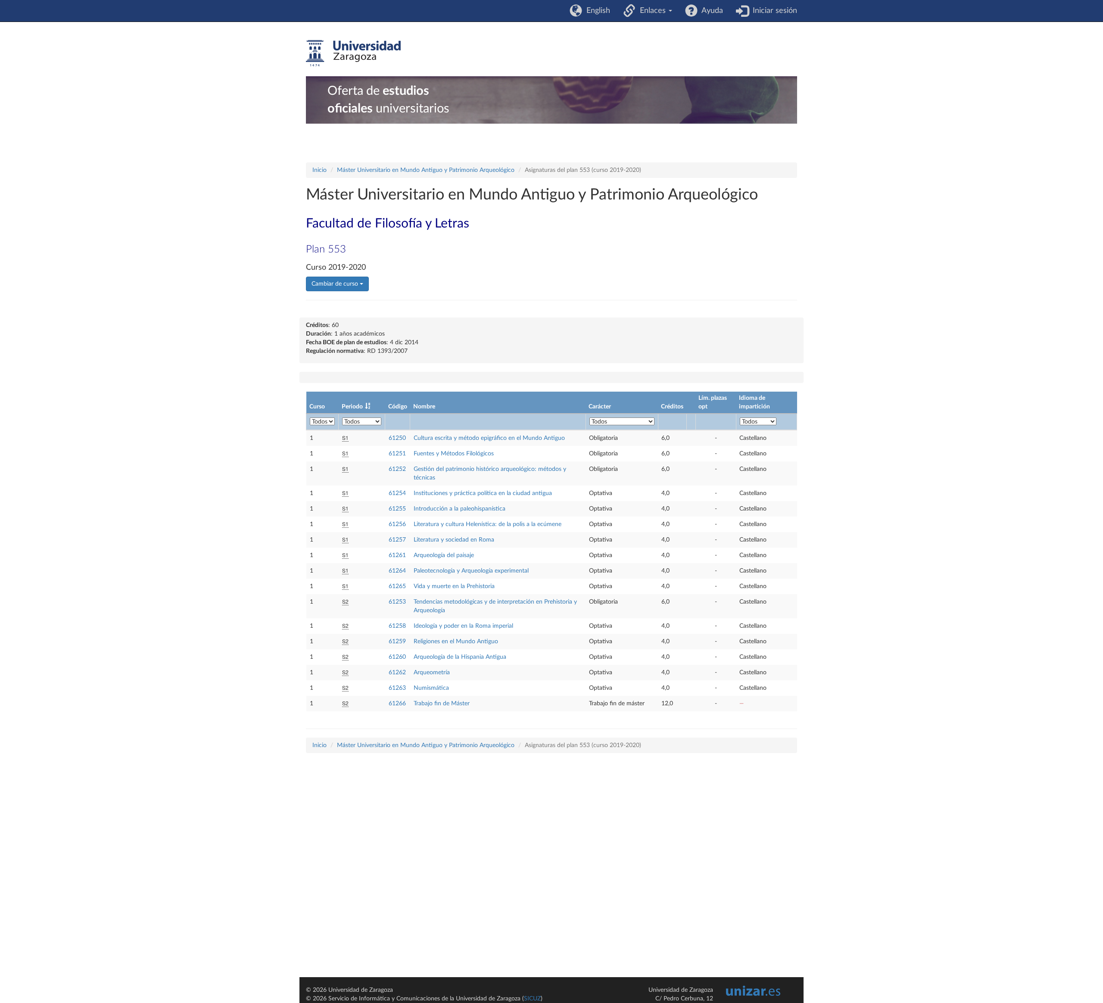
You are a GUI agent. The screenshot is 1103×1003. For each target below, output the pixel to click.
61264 (397, 571)
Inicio (319, 170)
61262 (397, 673)
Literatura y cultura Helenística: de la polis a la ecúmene (487, 524)
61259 (397, 642)
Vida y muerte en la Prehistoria (454, 586)
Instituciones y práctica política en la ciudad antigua (483, 493)
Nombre (424, 407)
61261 (397, 555)
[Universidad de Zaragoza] (353, 53)
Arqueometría (432, 673)
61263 (397, 688)
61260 (397, 657)
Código (397, 407)
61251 (397, 454)
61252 (397, 469)
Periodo (352, 407)
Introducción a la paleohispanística (459, 509)
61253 (397, 602)
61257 (397, 540)
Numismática (431, 688)
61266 (397, 704)
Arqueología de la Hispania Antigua (460, 657)
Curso (317, 407)
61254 (397, 493)
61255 (397, 509)
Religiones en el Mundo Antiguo (456, 642)
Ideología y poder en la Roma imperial (463, 626)
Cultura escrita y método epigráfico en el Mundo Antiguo (489, 438)
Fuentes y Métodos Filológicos (454, 454)
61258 (397, 626)
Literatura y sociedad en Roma (454, 540)
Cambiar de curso (336, 284)
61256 (397, 524)
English (596, 11)
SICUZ (532, 999)
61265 (397, 586)
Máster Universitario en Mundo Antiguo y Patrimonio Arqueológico (425, 170)
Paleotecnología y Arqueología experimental (471, 571)
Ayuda (710, 11)
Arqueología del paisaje (444, 555)
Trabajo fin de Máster (442, 704)
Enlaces (652, 11)
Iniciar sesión (772, 11)
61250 (397, 438)
